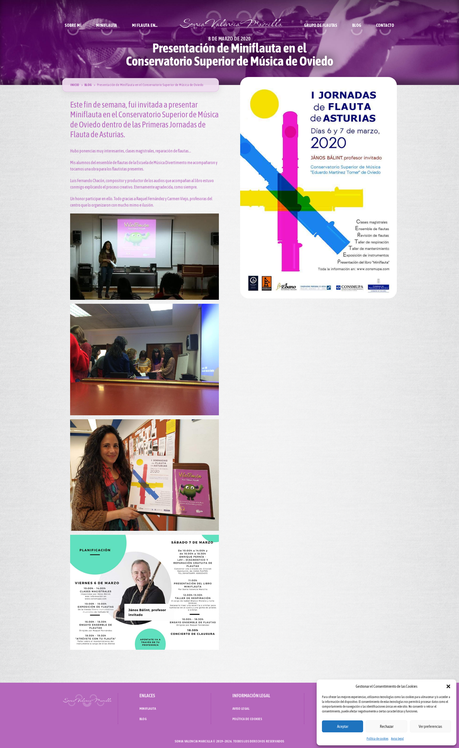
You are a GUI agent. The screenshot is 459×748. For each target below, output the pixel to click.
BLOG (143, 719)
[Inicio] (231, 25)
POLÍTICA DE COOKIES (247, 719)
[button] (448, 686)
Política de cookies (377, 739)
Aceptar (342, 726)
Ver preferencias (430, 726)
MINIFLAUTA (147, 709)
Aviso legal (397, 739)
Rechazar (386, 726)
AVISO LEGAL (240, 709)
